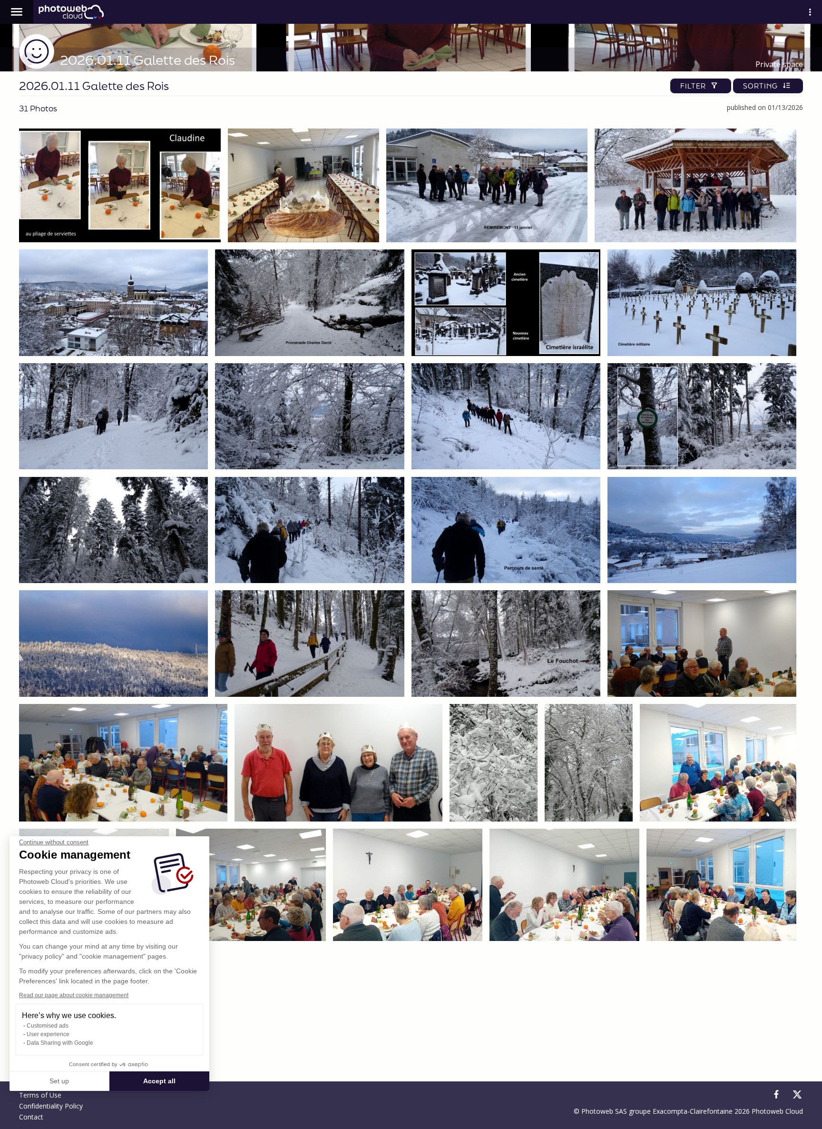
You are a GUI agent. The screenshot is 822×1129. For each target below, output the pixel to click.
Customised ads (47, 1025)
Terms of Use (40, 1094)
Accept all (159, 1081)
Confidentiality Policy (51, 1105)
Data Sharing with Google (60, 1043)
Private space (779, 64)
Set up (59, 1081)
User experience (48, 1034)
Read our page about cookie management (73, 995)
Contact (31, 1116)
